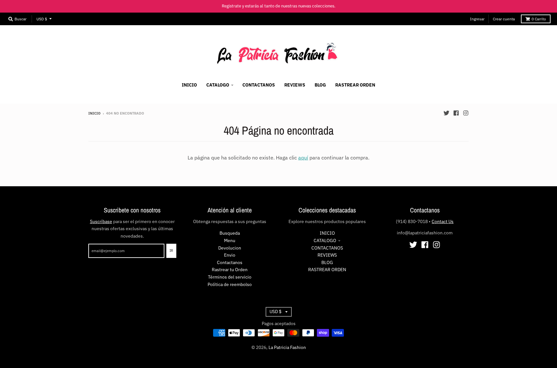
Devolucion (229, 248)
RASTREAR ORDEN (327, 269)
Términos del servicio (229, 277)
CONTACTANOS (327, 248)
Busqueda (230, 233)
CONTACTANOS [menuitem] (258, 85)
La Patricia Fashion (287, 347)
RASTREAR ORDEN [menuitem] (355, 85)
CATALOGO (325, 240)
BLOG (327, 262)
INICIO (327, 233)
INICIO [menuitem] (189, 85)
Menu (229, 240)
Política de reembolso (230, 284)
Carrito (539, 18)
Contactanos (229, 262)
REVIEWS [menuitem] (294, 85)
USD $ (41, 18)
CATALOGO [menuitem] (217, 85)
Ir (171, 250)
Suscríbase (101, 221)
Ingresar (477, 18)
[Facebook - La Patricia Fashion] (456, 113)
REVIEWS (327, 255)
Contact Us (443, 221)
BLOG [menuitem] (320, 85)
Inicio (94, 113)
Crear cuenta (504, 18)
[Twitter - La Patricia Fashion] (446, 113)
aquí (303, 157)
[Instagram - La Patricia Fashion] (466, 113)
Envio (229, 255)
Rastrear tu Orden (230, 269)
